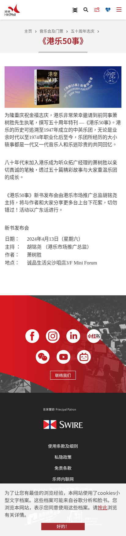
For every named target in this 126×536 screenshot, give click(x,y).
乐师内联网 (63, 479)
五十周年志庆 (82, 31)
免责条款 (63, 468)
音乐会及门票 (51, 31)
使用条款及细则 (63, 446)
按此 (102, 507)
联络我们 (63, 375)
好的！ (63, 526)
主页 (28, 31)
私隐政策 (63, 457)
